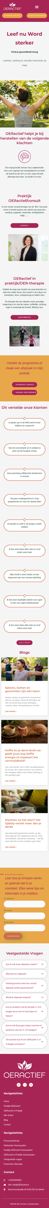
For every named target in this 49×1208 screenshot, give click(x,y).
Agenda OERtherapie (37, 15)
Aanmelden (13, 936)
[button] (36, 7)
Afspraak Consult (12, 15)
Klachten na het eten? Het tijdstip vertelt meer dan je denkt (23, 823)
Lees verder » (10, 711)
